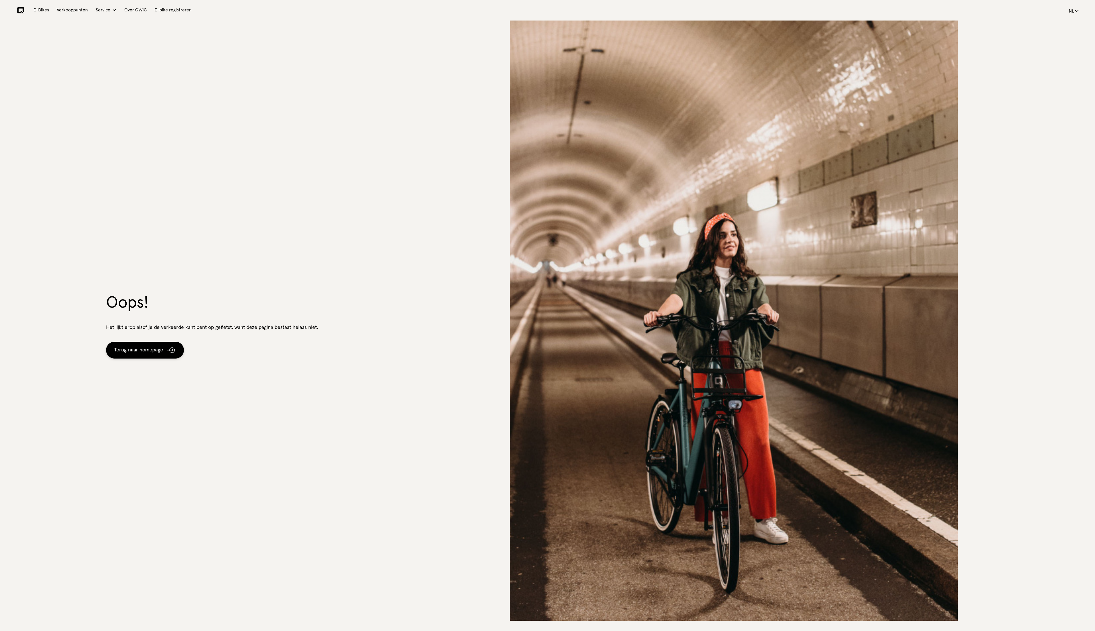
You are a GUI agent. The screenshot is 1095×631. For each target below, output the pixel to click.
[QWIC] (20, 10)
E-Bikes (41, 10)
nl (1071, 11)
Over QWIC (135, 10)
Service (103, 10)
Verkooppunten (72, 10)
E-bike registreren (173, 10)
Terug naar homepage (138, 350)
